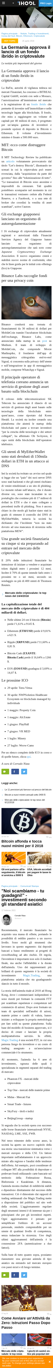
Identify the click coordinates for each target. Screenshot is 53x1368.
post (44, 340)
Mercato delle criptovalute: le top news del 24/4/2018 (25, 594)
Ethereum (28, 36)
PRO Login (46, 3)
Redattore (18, 918)
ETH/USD (26, 630)
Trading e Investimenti (38, 33)
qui (29, 756)
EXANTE (29, 653)
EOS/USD (20, 668)
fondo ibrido (38, 104)
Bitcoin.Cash (15, 657)
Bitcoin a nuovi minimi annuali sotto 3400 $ (25, 794)
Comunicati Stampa (29, 886)
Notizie (23, 33)
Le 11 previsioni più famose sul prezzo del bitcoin (28, 789)
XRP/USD (22, 642)
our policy (6, 1365)
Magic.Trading (31, 975)
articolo (10, 161)
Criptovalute (39, 36)
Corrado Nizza (20, 916)
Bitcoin (19, 36)
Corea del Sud (8, 36)
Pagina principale (9, 33)
